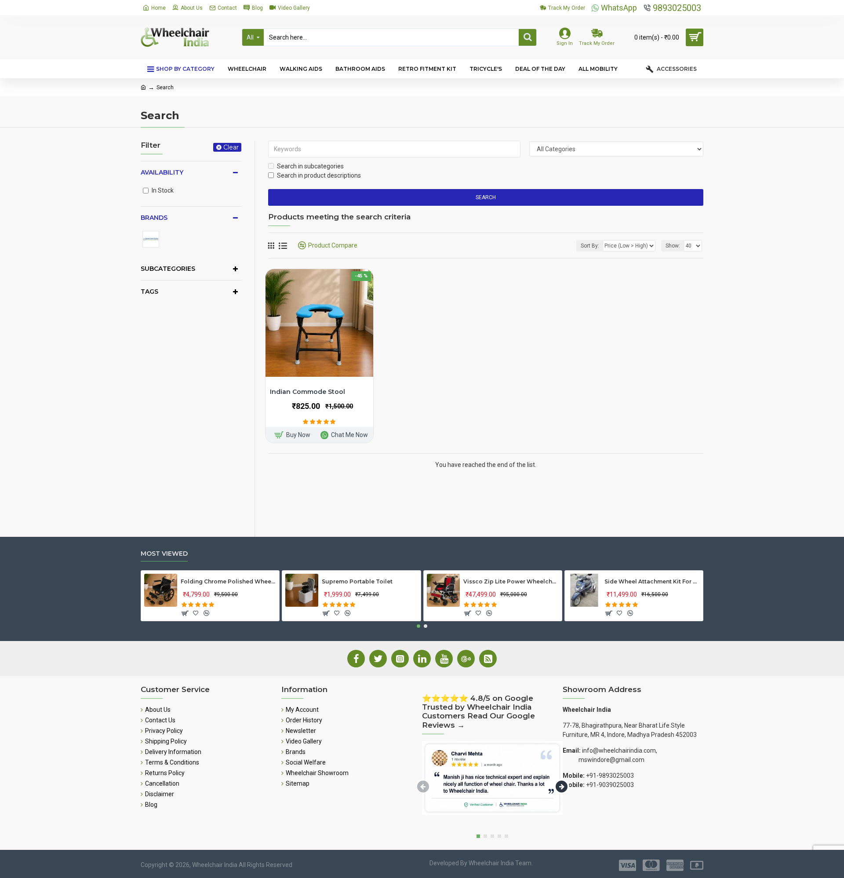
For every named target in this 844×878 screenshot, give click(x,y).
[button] (418, 626)
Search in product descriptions (319, 175)
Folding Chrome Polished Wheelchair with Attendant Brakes (228, 581)
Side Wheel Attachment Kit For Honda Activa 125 (652, 581)
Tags (149, 291)
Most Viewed (164, 553)
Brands (154, 218)
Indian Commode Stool (307, 392)
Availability (162, 172)
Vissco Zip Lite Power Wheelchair (511, 581)
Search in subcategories (310, 166)
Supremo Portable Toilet (357, 581)
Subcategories (168, 269)
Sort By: (590, 246)
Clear (231, 147)
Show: (673, 246)
